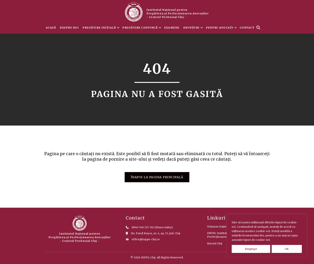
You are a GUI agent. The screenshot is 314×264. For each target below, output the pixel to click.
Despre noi (69, 27)
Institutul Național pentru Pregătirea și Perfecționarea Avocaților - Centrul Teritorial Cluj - (177, 13)
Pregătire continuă (140, 27)
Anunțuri (191, 27)
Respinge (251, 249)
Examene (171, 27)
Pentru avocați (219, 27)
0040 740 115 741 (143, 227)
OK (287, 249)
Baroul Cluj (214, 243)
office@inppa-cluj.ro (146, 239)
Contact (247, 27)
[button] (118, 27)
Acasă (51, 27)
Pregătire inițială (99, 27)
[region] (267, 235)
